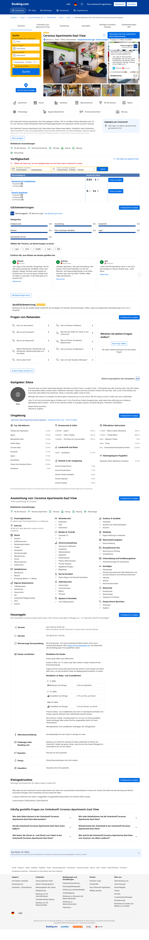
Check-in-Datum (17, 45)
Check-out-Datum (18, 52)
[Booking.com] (20, 4)
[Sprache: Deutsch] (75, 4)
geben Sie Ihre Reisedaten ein (78, 645)
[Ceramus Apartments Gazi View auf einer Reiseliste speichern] (104, 35)
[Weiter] (137, 64)
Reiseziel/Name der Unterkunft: (23, 39)
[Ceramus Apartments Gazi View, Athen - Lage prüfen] (44, 39)
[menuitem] (18, 10)
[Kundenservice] (82, 4)
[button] (26, 62)
